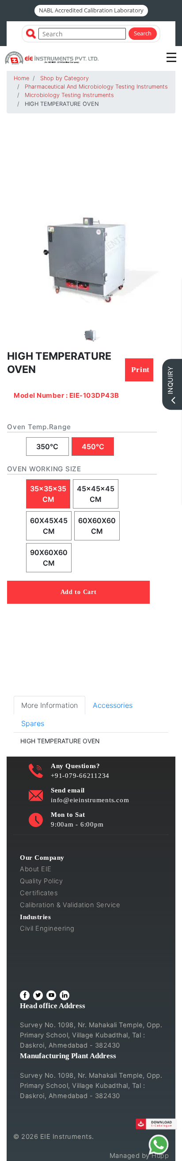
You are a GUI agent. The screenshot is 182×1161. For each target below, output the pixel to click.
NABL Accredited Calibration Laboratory (91, 10)
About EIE (36, 869)
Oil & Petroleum (44, 952)
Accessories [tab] (113, 705)
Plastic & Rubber (46, 964)
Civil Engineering (47, 928)
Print (140, 369)
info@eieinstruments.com (90, 800)
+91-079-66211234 (80, 775)
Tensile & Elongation (53, 940)
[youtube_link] (51, 995)
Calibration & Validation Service (70, 905)
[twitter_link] (38, 995)
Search (143, 33)
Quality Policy (41, 881)
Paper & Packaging (50, 976)
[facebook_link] (25, 995)
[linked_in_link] (64, 995)
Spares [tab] (32, 723)
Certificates (39, 893)
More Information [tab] (49, 705)
